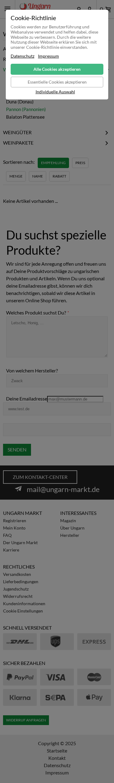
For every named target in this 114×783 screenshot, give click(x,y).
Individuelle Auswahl (55, 91)
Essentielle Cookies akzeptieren (57, 81)
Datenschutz (22, 56)
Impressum (48, 56)
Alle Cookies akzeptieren (57, 69)
